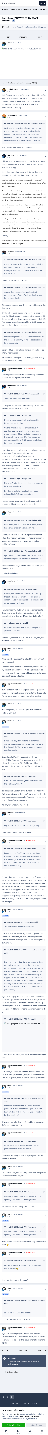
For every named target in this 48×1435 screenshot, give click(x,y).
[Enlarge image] (24, 1023)
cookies (16, 1414)
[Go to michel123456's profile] (4, 90)
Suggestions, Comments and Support (31, 27)
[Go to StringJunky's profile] (4, 116)
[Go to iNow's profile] (4, 44)
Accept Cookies (15, 1425)
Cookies (34, 1403)
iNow (9, 43)
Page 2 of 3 (23, 37)
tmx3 (7, 27)
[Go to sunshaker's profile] (4, 156)
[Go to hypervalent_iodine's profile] (4, 370)
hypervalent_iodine (14, 369)
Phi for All (9, 83)
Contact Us (25, 1403)
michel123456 (12, 89)
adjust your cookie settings (29, 1416)
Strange (10, 251)
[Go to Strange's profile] (4, 252)
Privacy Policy (15, 1403)
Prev (7, 37)
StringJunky (12, 115)
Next (40, 37)
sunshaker (11, 155)
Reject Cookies (36, 1425)
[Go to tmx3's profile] (3, 27)
